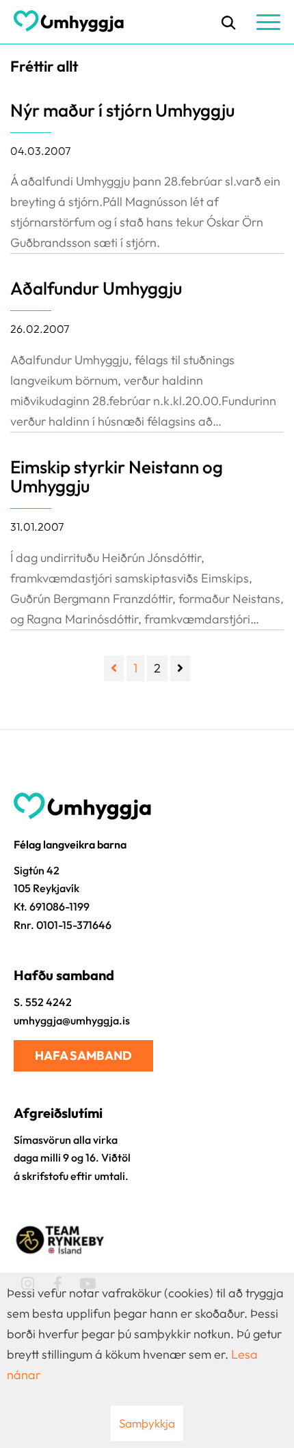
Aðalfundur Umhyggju (96, 288)
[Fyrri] (114, 668)
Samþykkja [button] (147, 1423)
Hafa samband (83, 1055)
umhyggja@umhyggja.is (72, 1020)
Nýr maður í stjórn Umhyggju (122, 110)
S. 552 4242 (43, 1002)
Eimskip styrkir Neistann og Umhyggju (116, 477)
